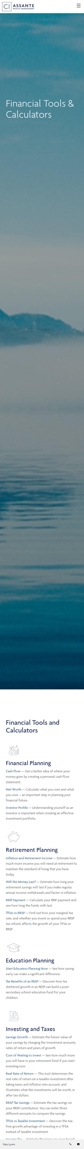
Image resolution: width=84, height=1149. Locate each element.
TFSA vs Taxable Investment (26, 1121)
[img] (42, 344)
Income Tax (14, 1139)
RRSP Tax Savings (17, 1102)
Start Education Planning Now (27, 968)
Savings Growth (17, 1037)
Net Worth (14, 789)
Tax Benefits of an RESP (22, 981)
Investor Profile (17, 807)
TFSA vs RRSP (16, 913)
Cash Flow (13, 771)
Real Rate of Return (20, 1073)
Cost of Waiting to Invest (23, 1055)
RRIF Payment (15, 900)
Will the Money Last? (21, 882)
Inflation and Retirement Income (29, 858)
